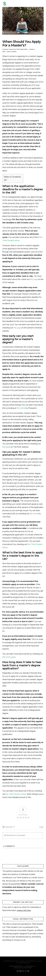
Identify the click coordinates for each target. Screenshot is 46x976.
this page (34, 279)
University (11, 49)
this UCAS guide (9, 657)
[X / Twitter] (20, 971)
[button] (42, 3)
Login (41, 827)
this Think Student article (16, 794)
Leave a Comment (11, 51)
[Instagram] (25, 971)
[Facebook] (18, 971)
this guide (6, 447)
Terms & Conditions (15, 966)
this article (21, 408)
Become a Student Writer (23, 967)
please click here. (24, 910)
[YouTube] (23, 971)
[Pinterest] (28, 971)
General (6, 49)
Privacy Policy (30, 966)
